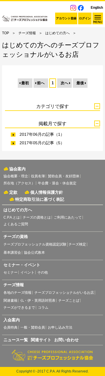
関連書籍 (11, 300)
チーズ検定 (77, 244)
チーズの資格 (16, 236)
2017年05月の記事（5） (42, 142)
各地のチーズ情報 (18, 293)
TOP (5, 33)
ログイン (85, 18)
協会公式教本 (34, 252)
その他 (42, 272)
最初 (25, 83)
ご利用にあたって (68, 217)
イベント (27, 272)
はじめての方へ (57, 33)
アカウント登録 (66, 18)
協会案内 (17, 168)
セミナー (11, 272)
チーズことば (68, 300)
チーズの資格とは (37, 217)
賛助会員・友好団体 (63, 176)
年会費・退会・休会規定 (57, 183)
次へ (64, 83)
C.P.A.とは (12, 217)
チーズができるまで (19, 307)
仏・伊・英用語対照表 (37, 300)
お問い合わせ (66, 339)
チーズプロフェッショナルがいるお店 (64, 293)
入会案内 (12, 319)
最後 (80, 83)
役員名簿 (38, 176)
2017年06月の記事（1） (42, 134)
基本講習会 (12, 252)
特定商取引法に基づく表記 (39, 199)
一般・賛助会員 (32, 327)
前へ (41, 83)
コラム (43, 307)
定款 (13, 192)
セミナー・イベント (22, 264)
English (97, 8)
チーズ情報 (27, 33)
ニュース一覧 (16, 339)
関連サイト (41, 339)
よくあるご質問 (16, 224)
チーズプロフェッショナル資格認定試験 (35, 244)
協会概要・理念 (16, 176)
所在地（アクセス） (19, 183)
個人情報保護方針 (46, 192)
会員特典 (11, 327)
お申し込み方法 (60, 327)
